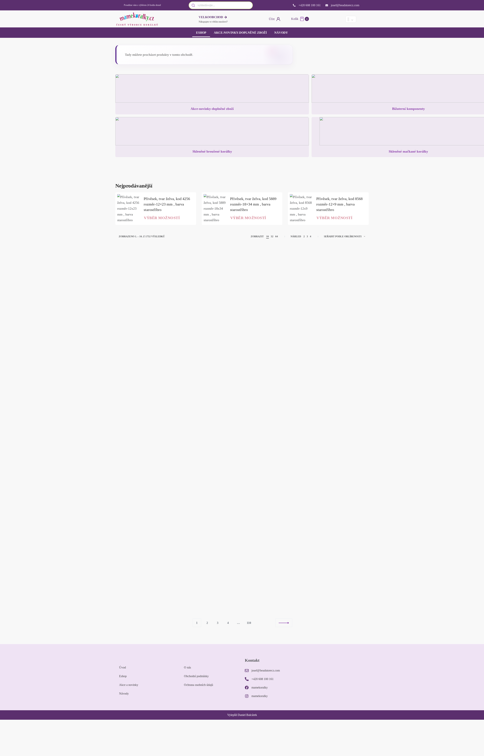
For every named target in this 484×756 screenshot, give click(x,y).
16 (267, 236)
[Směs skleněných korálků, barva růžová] (273, 469)
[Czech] (326, 19)
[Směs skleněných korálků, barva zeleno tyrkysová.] (210, 287)
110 (249, 622)
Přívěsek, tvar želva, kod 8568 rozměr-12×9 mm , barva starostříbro (339, 204)
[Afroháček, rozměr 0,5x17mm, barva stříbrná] (147, 560)
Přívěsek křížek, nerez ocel (271, 317)
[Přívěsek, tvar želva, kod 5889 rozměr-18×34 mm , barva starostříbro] (215, 208)
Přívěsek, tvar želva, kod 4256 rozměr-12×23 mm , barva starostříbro (167, 204)
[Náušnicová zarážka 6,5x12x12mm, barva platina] (147, 287)
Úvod (122, 667)
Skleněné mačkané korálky (408, 151)
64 (276, 236)
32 (272, 236)
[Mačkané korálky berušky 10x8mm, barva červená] (336, 469)
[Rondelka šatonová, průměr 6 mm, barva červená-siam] (210, 378)
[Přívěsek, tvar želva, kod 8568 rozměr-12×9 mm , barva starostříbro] (301, 208)
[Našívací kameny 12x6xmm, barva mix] (147, 469)
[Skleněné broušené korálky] (212, 133)
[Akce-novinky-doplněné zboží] (212, 90)
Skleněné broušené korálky (212, 151)
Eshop (201, 32)
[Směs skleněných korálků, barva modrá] (336, 378)
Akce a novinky (128, 684)
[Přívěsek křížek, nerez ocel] (273, 287)
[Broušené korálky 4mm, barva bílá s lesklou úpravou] (210, 560)
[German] (339, 19)
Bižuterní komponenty (408, 109)
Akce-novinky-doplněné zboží (240, 32)
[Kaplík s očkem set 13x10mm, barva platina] (336, 560)
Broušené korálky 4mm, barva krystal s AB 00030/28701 (269, 404)
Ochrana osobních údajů (198, 684)
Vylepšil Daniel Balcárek (242, 714)
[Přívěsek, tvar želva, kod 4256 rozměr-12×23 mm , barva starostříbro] (128, 208)
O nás (187, 667)
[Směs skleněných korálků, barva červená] (336, 287)
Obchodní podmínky (196, 676)
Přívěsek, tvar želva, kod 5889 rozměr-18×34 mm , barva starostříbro (253, 204)
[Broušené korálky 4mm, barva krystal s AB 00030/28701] (273, 373)
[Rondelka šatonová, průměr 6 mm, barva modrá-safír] (210, 469)
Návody (281, 32)
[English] (332, 19)
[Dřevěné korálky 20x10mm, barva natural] (273, 560)
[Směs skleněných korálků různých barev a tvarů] (147, 378)
